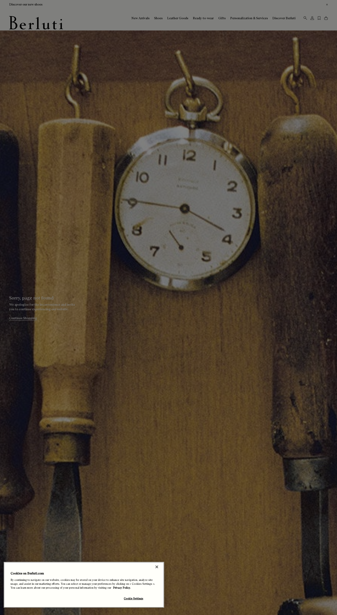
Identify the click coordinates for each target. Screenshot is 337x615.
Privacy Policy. (122, 587)
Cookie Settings (133, 598)
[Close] (157, 567)
